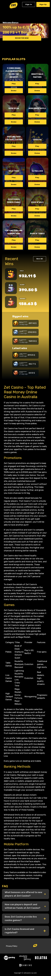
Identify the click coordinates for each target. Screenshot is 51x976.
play (14, 84)
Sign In (28, 4)
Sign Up (43, 4)
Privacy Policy (11, 946)
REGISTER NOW (22, 38)
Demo (13, 91)
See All (39, 259)
